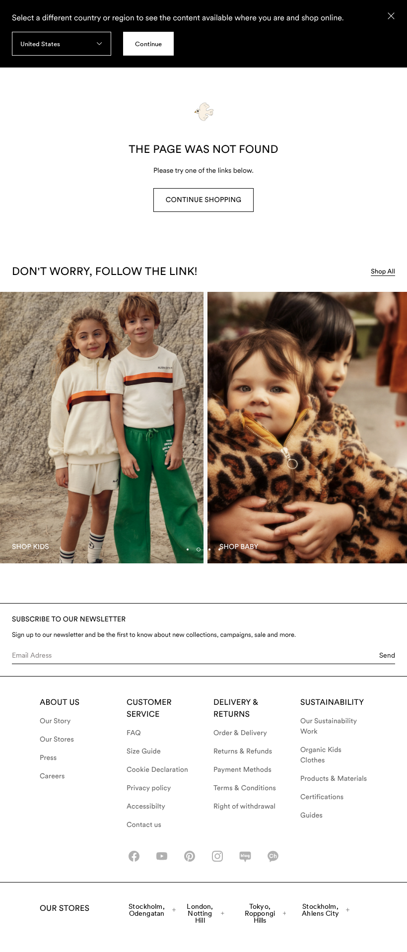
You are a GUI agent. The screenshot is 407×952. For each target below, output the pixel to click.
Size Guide (144, 751)
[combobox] (61, 44)
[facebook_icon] (134, 856)
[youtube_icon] (162, 856)
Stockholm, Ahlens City (320, 909)
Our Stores (57, 740)
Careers (52, 776)
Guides (311, 815)
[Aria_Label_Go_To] (102, 427)
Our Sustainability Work (328, 726)
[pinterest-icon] (190, 856)
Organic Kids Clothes (320, 755)
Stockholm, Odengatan (146, 909)
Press (48, 758)
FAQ (134, 733)
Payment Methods (242, 770)
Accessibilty (146, 807)
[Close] (391, 16)
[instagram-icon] (217, 856)
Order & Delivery (240, 733)
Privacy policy (149, 788)
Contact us (144, 825)
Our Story (55, 721)
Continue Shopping (203, 200)
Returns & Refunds (242, 751)
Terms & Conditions (244, 788)
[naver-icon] (245, 856)
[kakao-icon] (273, 856)
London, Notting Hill (200, 913)
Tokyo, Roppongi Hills (260, 913)
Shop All (383, 271)
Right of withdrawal (244, 807)
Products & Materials (333, 779)
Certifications (321, 797)
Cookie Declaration (157, 770)
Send (387, 655)
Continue (148, 44)
